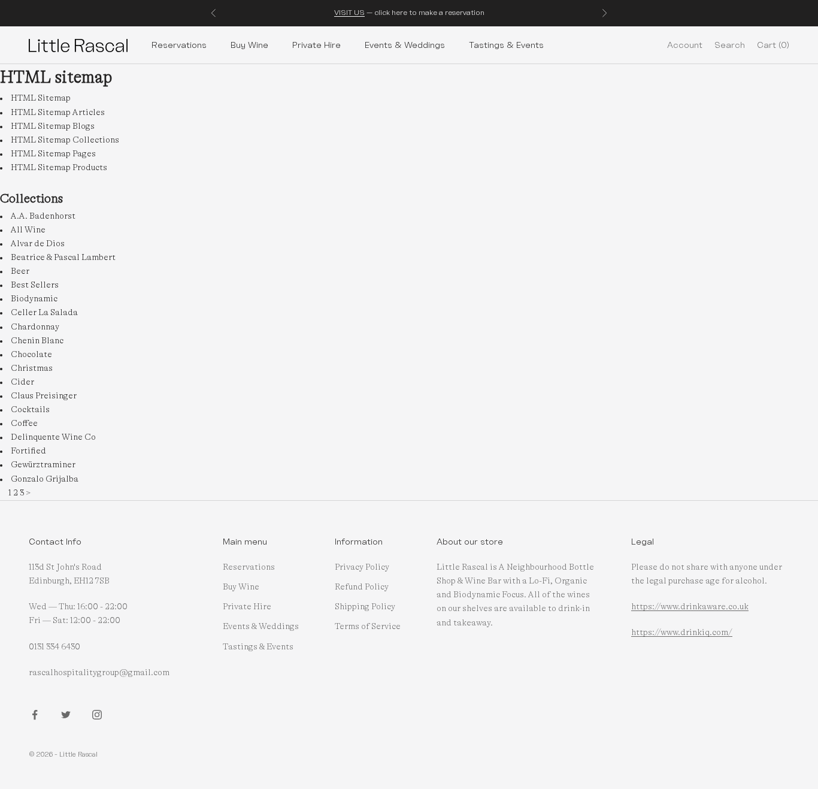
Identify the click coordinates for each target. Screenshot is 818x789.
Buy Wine (249, 45)
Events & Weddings (405, 45)
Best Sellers (35, 285)
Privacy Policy (362, 567)
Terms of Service (368, 626)
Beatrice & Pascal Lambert (63, 257)
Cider (22, 382)
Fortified (28, 451)
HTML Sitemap (41, 98)
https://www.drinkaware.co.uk (690, 607)
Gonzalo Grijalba (44, 479)
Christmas (32, 368)
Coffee (24, 423)
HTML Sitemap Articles (58, 112)
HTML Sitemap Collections (65, 140)
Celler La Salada (44, 313)
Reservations (179, 45)
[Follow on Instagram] (97, 715)
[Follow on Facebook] (35, 715)
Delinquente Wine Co (53, 437)
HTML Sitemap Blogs (53, 126)
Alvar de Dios (38, 244)
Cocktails (30, 410)
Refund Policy (362, 587)
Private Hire (316, 45)
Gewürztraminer (43, 465)
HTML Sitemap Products (59, 168)
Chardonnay (35, 327)
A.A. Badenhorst (43, 216)
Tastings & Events (506, 45)
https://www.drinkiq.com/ (681, 632)
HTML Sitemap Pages (53, 154)
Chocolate (31, 354)
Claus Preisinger (44, 396)
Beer (20, 271)
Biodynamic (34, 299)
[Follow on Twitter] (66, 715)
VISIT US (349, 12)
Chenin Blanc (37, 341)
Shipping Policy (365, 607)
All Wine (28, 230)
